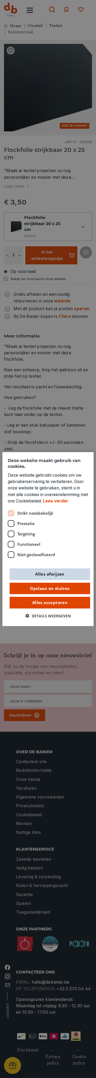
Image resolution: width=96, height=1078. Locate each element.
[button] (48, 615)
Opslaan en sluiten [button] (50, 588)
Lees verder (55, 500)
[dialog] (48, 539)
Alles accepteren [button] (49, 602)
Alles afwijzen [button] (50, 574)
